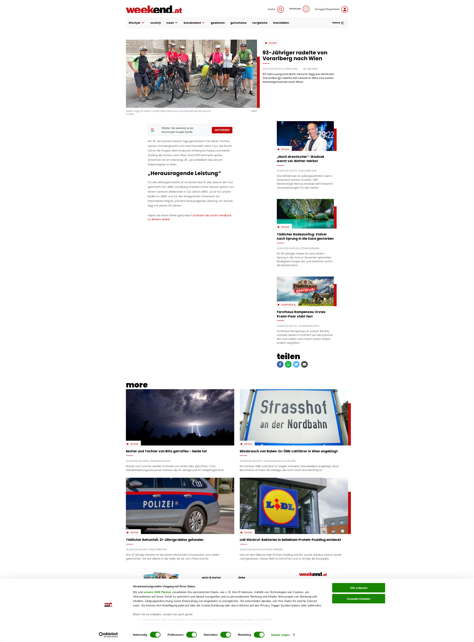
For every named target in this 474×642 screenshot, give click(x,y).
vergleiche (260, 23)
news (170, 23)
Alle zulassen (358, 587)
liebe (241, 577)
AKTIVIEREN (222, 130)
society (155, 23)
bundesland (192, 23)
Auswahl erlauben (358, 598)
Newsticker (295, 8)
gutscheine (238, 23)
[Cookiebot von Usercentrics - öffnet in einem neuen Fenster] (108, 635)
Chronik (273, 42)
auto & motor (211, 577)
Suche (271, 9)
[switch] (191, 635)
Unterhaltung (288, 304)
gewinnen (218, 23)
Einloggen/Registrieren (327, 9)
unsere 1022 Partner (157, 592)
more (336, 22)
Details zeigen (280, 634)
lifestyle (134, 23)
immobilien (281, 23)
